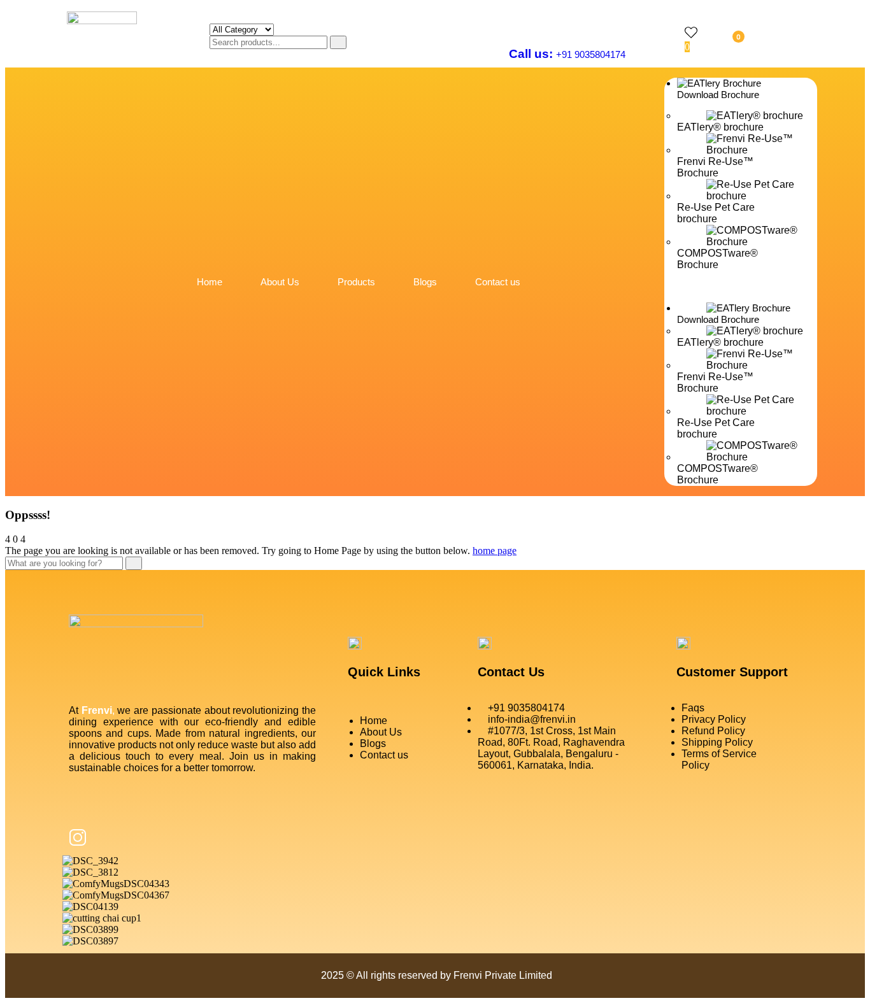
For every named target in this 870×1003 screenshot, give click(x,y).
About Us (279, 281)
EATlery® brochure (720, 127)
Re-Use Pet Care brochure (716, 213)
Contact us (497, 281)
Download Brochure (718, 94)
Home (209, 281)
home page (495, 550)
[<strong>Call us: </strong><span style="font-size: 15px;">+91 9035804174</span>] (517, 24)
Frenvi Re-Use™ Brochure (715, 167)
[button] (740, 286)
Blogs (425, 281)
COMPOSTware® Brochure (717, 259)
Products (356, 281)
